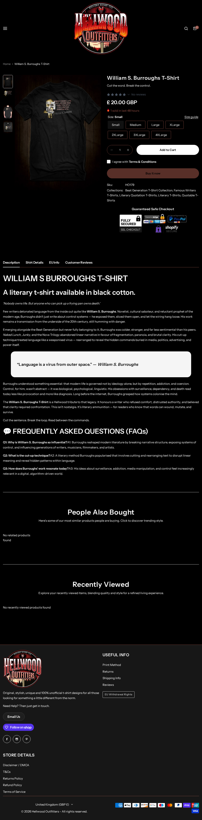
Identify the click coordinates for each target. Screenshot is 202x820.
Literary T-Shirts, (170, 195)
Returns (108, 671)
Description (11, 262)
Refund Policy (12, 785)
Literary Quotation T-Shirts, (138, 195)
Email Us (13, 717)
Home (7, 64)
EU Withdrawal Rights (118, 694)
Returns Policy (13, 778)
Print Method (112, 665)
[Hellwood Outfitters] (101, 28)
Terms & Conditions (142, 162)
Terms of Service (14, 792)
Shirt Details (34, 262)
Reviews (108, 685)
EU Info (54, 262)
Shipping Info (112, 678)
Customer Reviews (79, 262)
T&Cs (6, 772)
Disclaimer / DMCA (16, 765)
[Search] (186, 28)
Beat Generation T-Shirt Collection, (149, 190)
